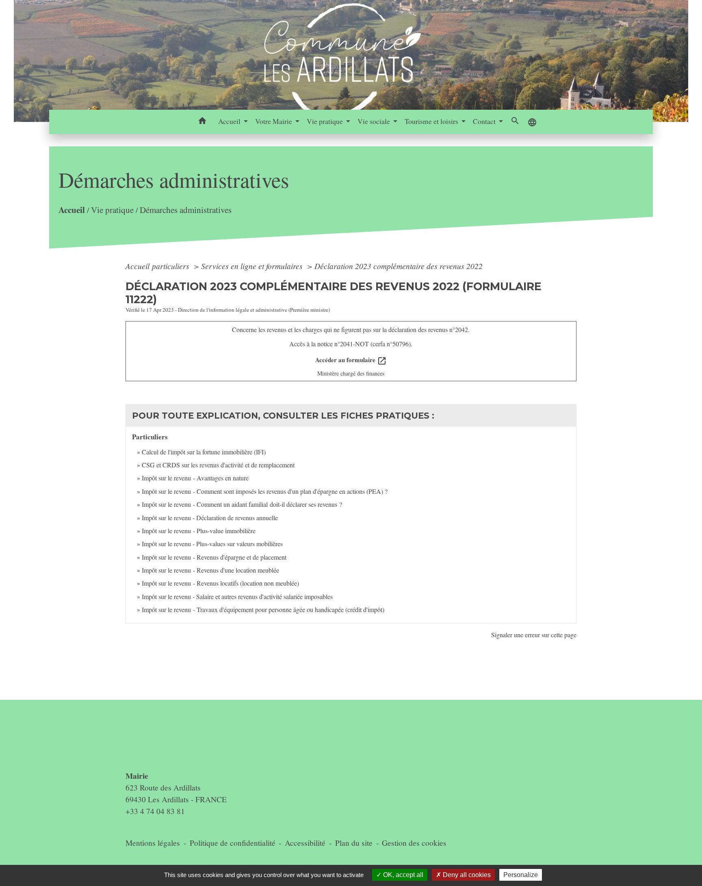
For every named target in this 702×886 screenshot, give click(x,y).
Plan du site (354, 843)
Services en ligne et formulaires (253, 266)
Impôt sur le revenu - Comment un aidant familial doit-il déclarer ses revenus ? (242, 504)
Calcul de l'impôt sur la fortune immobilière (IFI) (204, 451)
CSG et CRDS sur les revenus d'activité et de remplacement (218, 464)
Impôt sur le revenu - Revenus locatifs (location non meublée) (220, 583)
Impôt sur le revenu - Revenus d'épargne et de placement (214, 557)
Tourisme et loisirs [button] (432, 121)
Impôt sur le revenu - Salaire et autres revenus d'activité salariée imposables (237, 596)
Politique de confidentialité (232, 843)
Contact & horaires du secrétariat (158, 740)
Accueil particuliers (158, 266)
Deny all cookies (466, 874)
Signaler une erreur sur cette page (533, 634)
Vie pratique (112, 209)
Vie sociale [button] (375, 121)
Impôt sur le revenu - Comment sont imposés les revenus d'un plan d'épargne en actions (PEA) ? (265, 491)
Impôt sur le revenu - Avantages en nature (195, 477)
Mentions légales (153, 843)
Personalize (520, 874)
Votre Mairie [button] (274, 121)
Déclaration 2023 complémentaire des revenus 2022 (398, 266)
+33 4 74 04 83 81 (155, 811)
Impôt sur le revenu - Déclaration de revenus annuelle (210, 517)
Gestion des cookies (414, 843)
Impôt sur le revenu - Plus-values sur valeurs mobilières (212, 543)
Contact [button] (485, 121)
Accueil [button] (230, 121)
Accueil (71, 209)
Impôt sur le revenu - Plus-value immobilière (199, 530)
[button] (202, 122)
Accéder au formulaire (351, 360)
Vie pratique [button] (325, 121)
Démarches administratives (186, 209)
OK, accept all (402, 874)
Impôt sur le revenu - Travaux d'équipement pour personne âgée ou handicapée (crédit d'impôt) (263, 609)
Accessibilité (305, 843)
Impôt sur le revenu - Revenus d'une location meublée (210, 570)
